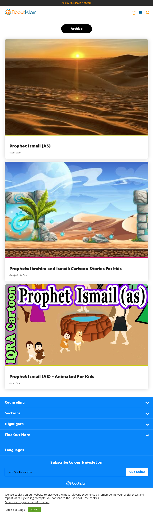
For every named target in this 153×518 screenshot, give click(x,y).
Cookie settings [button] (15, 509)
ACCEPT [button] (34, 509)
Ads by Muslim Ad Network (76, 2)
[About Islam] (20, 12)
